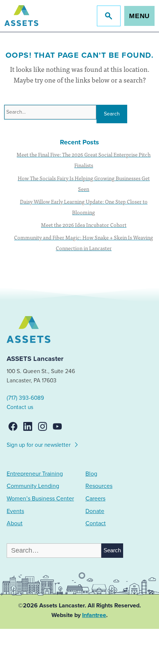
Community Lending (33, 486)
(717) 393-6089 (25, 398)
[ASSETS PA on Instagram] (42, 426)
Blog (91, 473)
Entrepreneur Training (35, 473)
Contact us (20, 407)
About (15, 523)
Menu (139, 16)
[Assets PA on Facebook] (13, 426)
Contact (95, 523)
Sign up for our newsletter (39, 445)
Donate (94, 511)
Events (15, 511)
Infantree (94, 615)
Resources (98, 486)
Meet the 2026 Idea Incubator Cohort (83, 225)
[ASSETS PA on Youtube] (57, 426)
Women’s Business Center (40, 498)
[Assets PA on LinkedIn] (27, 426)
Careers (95, 498)
